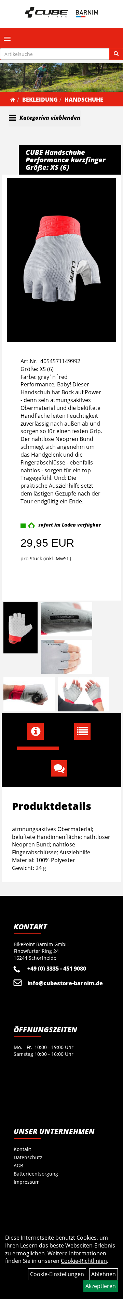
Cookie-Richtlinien (84, 1261)
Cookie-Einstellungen (57, 1274)
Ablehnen (103, 1274)
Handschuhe (84, 99)
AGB (18, 1165)
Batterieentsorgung (36, 1173)
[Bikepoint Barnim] (61, 12)
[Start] (12, 99)
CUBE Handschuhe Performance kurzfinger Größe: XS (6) (66, 160)
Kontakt (22, 1149)
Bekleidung (40, 99)
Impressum (27, 1182)
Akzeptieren (100, 1286)
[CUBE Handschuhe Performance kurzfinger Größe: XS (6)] (61, 260)
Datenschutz (28, 1157)
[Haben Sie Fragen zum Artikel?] (62, 768)
